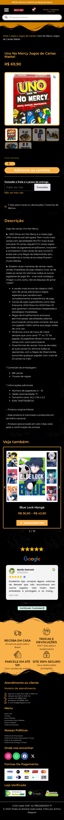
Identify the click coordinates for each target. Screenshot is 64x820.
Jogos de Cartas (27, 36)
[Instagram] (8, 756)
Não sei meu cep (13, 192)
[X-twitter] (32, 756)
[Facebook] (24, 756)
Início (5, 36)
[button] (6, 10)
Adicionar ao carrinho (32, 170)
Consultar (42, 187)
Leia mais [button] (13, 595)
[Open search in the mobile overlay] (32, 17)
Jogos (13, 36)
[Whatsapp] (16, 756)
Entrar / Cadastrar (51, 9)
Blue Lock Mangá (32, 507)
